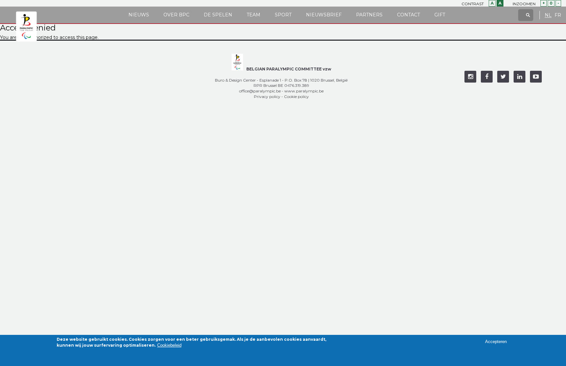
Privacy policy (267, 96)
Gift (439, 15)
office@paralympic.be (260, 90)
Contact (408, 15)
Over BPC (176, 15)
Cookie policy (296, 96)
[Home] (26, 27)
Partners (369, 15)
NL (548, 15)
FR (558, 15)
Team (253, 15)
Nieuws (138, 15)
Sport (283, 15)
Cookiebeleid (169, 345)
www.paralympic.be (304, 90)
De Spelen (218, 15)
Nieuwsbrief (324, 15)
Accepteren (496, 341)
